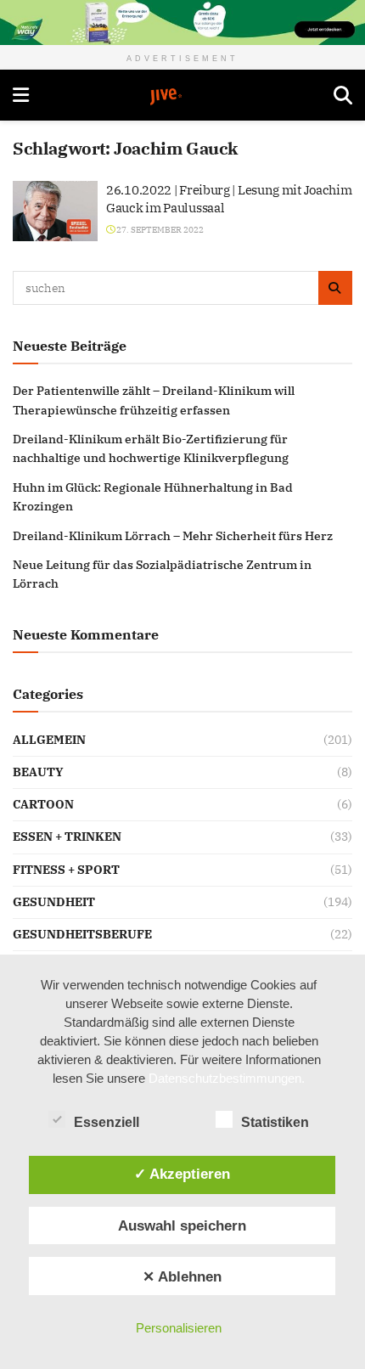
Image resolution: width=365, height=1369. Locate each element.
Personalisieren (179, 1328)
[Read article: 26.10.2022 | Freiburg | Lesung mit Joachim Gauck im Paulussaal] (55, 211)
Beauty (38, 772)
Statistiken (275, 1122)
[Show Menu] (21, 95)
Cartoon (43, 804)
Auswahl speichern (182, 1225)
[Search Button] (343, 95)
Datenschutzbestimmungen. (227, 1078)
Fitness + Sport (66, 869)
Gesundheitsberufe (82, 934)
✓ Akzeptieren (182, 1173)
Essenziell (106, 1122)
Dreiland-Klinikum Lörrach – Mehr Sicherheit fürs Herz (173, 536)
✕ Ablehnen (182, 1276)
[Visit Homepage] (181, 96)
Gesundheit (54, 902)
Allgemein (49, 739)
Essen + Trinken (67, 836)
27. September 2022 (159, 229)
